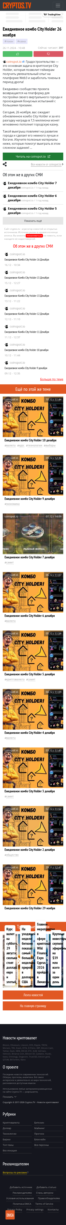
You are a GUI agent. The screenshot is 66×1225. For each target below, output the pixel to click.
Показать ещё (33, 221)
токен (9, 41)
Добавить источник (21, 1187)
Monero (6, 1048)
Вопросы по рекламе (15, 1172)
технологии (35, 445)
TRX (13, 1048)
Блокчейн (39, 1139)
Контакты (53, 1209)
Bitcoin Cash (47, 1048)
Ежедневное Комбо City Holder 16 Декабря (27, 259)
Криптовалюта (11, 1122)
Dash (12, 1051)
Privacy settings (34, 1209)
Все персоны (41, 1145)
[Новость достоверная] (17, 54)
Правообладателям (49, 1198)
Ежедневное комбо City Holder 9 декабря (26, 368)
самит (10, 562)
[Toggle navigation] (58, 5)
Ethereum (15, 1045)
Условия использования (20, 1198)
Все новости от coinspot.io (46, 164)
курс (21, 445)
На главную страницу (33, 1005)
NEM (18, 1051)
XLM (35, 1051)
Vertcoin (7, 1053)
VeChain (42, 1051)
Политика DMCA (22, 1203)
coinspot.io (17, 254)
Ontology (13, 1056)
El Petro (31, 1048)
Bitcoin (6, 1045)
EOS (31, 1045)
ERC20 (24, 1051)
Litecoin (24, 1045)
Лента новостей (33, 995)
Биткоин (39, 1122)
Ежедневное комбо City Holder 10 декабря (26, 350)
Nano (23, 1059)
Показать (8, 1096)
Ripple (37, 1045)
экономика (13, 504)
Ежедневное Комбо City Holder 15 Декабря (27, 277)
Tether (6, 1051)
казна (22, 41)
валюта (11, 445)
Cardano (40, 1053)
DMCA (10, 1214)
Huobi (48, 1053)
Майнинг (39, 1128)
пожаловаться (34, 235)
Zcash (18, 1048)
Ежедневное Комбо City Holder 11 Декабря (27, 332)
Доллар (7, 1128)
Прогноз (39, 1133)
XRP (38, 1048)
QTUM (6, 1059)
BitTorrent (14, 1059)
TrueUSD (33, 1056)
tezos (5, 1056)
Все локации (10, 1150)
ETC (30, 1051)
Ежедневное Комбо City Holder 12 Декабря (27, 314)
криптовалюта (15, 679)
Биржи (6, 1139)
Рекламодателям (22, 1192)
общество (12, 855)
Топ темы (8, 1145)
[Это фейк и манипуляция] (48, 54)
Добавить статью (46, 1187)
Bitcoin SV (30, 1053)
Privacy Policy (14, 1209)
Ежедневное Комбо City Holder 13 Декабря (27, 295)
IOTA (24, 1048)
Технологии (9, 1133)
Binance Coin (18, 1053)
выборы (50, 445)
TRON (44, 1045)
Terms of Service (44, 1203)
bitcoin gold (44, 1056)
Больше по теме (51, 379)
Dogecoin (23, 1056)
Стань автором (44, 1192)
